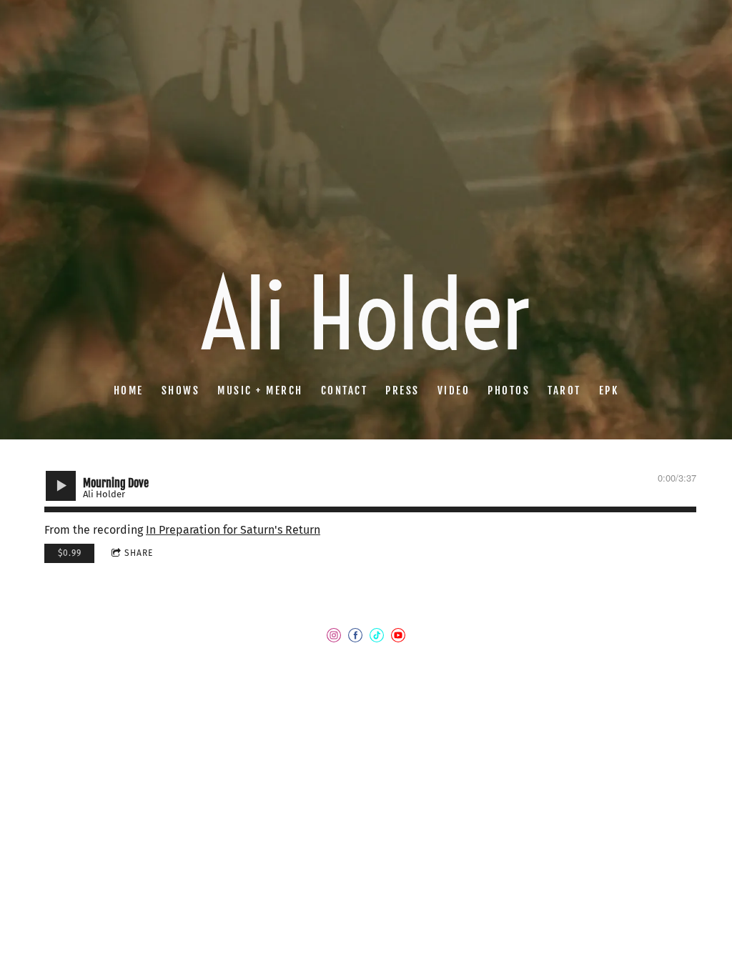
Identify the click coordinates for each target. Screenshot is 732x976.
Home (129, 390)
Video (453, 390)
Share (138, 553)
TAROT (564, 390)
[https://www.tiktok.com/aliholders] (377, 638)
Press (402, 390)
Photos (509, 390)
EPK (609, 390)
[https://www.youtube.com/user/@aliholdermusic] (398, 638)
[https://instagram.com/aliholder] (334, 638)
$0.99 (69, 553)
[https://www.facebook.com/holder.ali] (355, 638)
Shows (181, 390)
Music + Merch (260, 390)
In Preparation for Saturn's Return (233, 530)
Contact (344, 390)
